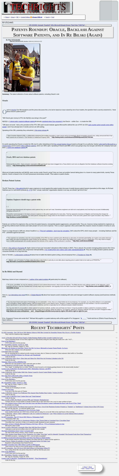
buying (14, 110)
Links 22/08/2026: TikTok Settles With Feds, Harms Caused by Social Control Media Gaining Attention (31, 372)
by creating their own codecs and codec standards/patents (65, 249)
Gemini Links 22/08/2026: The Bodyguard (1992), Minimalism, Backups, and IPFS (26, 369)
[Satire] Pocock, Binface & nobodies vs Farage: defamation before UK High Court (25, 441)
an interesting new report (17, 295)
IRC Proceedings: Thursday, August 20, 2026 (14, 455)
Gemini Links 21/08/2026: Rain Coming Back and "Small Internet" (21, 396)
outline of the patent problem (39, 279)
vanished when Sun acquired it (52, 121)
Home (7, 17)
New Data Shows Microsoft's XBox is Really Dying (16, 375)
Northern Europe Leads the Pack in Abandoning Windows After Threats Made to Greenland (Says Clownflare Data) (35, 420)
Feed (52, 17)
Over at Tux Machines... (8, 341)
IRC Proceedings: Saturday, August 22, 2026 (14, 344)
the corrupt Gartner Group (62, 144)
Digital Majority (36, 295)
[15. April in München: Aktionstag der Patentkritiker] (21, 91)
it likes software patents (28, 146)
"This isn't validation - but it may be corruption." (55, 231)
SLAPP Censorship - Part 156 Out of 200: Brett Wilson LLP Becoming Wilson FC (25, 448)
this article (19, 188)
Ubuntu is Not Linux (7, 389)
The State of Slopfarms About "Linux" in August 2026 (17, 431)
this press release (41, 130)
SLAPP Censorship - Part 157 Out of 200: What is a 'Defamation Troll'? (22, 417)
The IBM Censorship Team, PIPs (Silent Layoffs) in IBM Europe (20, 444)
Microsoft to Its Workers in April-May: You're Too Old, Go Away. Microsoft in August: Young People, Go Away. (34, 348)
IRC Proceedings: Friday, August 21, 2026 (13, 382)
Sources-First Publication (8, 386)
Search (47, 17)
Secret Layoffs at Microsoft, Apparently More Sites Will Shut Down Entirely (23, 427)
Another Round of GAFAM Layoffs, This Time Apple (17, 365)
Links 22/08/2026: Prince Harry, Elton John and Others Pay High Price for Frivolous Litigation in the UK (32, 358)
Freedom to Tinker (84, 255)
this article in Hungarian (17, 248)
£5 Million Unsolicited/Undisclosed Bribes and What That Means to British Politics (25, 438)
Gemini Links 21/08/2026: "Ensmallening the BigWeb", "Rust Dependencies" (24, 458)
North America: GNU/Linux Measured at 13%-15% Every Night (20, 410)
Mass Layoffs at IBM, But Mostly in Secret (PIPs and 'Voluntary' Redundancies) (25, 400)
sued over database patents (17, 147)
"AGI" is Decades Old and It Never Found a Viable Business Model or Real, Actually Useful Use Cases (32, 338)
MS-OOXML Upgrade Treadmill (39, 25)
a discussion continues (22, 255)
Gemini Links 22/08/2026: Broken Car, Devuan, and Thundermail (20, 355)
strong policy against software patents (22, 121)
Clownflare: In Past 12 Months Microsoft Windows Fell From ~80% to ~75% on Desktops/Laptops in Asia (32, 424)
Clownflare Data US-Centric (9, 351)
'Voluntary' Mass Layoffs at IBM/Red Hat (13, 362)
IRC (17, 17)
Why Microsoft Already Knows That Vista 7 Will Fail (68, 25)
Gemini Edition (25, 17)
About (13, 17)
